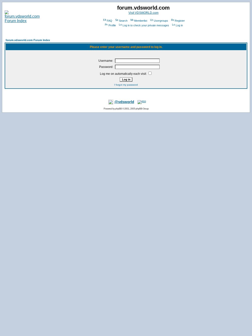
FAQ (109, 20)
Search (123, 20)
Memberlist (140, 20)
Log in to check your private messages (146, 25)
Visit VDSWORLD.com (143, 13)
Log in (179, 25)
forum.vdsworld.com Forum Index (28, 40)
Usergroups (161, 20)
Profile (112, 25)
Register (180, 20)
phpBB (118, 108)
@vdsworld (124, 102)
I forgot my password (126, 84)
